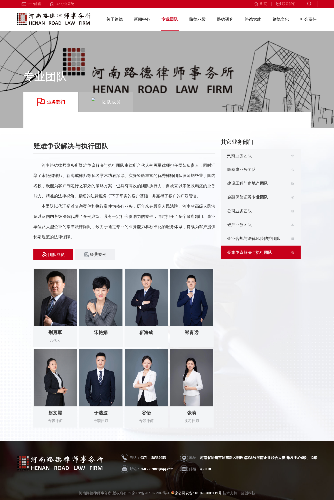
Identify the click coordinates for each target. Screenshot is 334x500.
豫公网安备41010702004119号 (198, 493)
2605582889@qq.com (156, 469)
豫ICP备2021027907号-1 (151, 493)
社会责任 (308, 19)
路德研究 (225, 19)
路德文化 (280, 19)
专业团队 (170, 19)
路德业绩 (197, 19)
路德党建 (253, 19)
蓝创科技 (248, 493)
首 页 (263, 4)
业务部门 (56, 102)
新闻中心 (142, 19)
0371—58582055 (153, 458)
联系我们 (289, 4)
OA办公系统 (65, 4)
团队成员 (111, 102)
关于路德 (114, 19)
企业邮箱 (34, 4)
